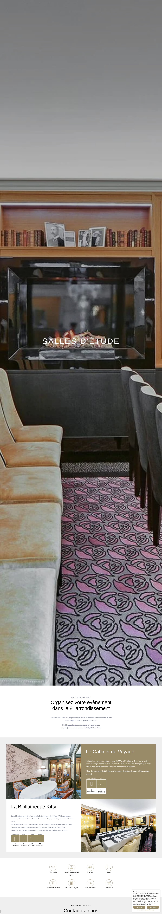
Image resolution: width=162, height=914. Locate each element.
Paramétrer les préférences (146, 910)
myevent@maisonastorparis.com (72, 728)
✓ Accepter (139, 907)
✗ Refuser (153, 907)
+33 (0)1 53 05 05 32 (93, 728)
